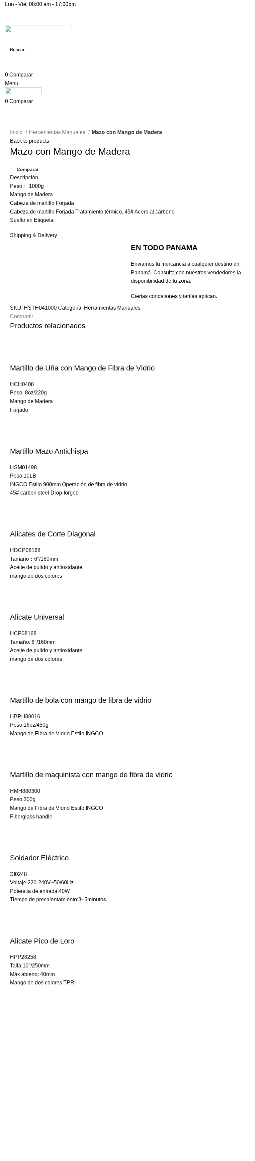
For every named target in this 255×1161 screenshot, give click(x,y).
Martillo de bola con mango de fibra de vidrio (80, 700)
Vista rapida (35, 355)
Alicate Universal (37, 617)
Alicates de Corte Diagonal (53, 534)
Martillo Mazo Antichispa (49, 451)
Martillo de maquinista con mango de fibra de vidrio (91, 775)
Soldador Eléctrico (39, 858)
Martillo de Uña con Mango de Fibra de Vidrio (82, 368)
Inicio (17, 132)
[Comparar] (18, 355)
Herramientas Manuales (58, 132)
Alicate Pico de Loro (42, 941)
